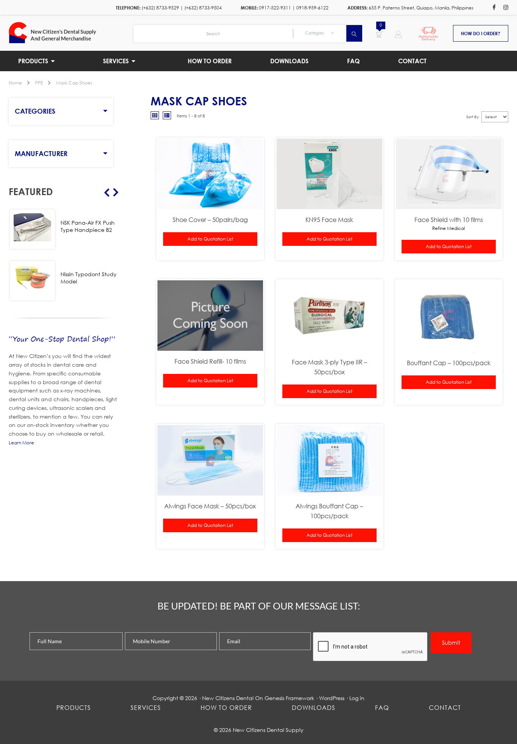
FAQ (382, 707)
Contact (445, 707)
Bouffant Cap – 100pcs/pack (449, 363)
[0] (379, 34)
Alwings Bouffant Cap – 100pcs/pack (329, 511)
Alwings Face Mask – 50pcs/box (210, 506)
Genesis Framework (289, 698)
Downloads (313, 707)
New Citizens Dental (228, 698)
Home (15, 83)
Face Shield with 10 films (448, 220)
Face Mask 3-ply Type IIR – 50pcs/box (329, 367)
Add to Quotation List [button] (210, 239)
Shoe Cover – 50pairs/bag (210, 220)
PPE (39, 83)
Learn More (21, 442)
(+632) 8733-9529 (160, 8)
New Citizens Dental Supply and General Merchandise (71, 32)
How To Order (226, 707)
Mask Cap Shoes (74, 83)
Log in (356, 698)
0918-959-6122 (312, 8)
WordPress (331, 698)
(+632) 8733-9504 (203, 8)
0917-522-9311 (275, 8)
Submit (451, 642)
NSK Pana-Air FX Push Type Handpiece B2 (88, 226)
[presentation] (370, 647)
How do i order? (480, 33)
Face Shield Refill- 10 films (210, 361)
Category (315, 33)
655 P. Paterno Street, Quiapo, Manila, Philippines (421, 8)
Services (146, 707)
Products (73, 707)
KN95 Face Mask (329, 220)
